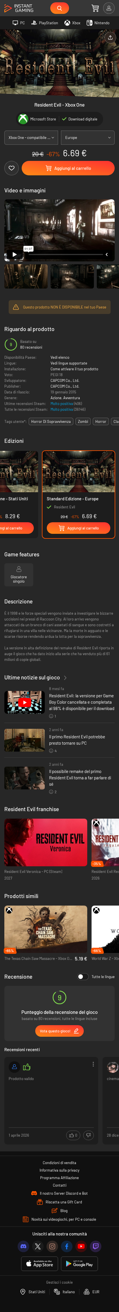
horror (100, 421)
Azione (56, 397)
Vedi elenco (60, 357)
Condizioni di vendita (59, 1162)
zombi (83, 421)
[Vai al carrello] (95, 8)
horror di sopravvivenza (51, 421)
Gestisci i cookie (59, 1282)
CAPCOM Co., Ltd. (65, 380)
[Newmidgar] (14, 1067)
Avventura (71, 397)
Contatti (59, 1185)
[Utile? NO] (88, 1135)
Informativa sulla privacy (59, 1170)
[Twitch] (95, 1246)
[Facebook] (66, 1246)
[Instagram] (52, 1246)
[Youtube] (81, 1246)
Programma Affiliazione (59, 1177)
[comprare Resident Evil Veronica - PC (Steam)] (45, 842)
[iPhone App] (39, 1264)
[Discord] (23, 1246)
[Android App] (79, 1264)
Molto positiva (62, 403)
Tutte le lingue (103, 976)
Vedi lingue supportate (69, 363)
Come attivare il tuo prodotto (74, 369)
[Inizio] (18, 8)
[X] (38, 1246)
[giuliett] (112, 1067)
